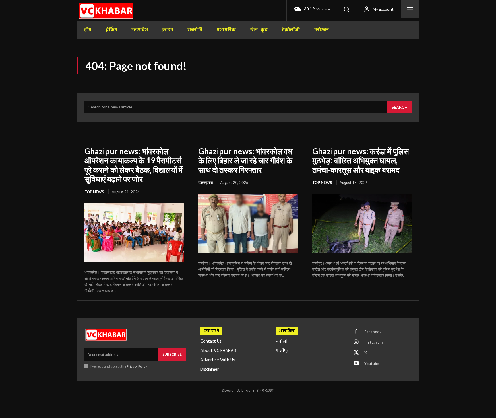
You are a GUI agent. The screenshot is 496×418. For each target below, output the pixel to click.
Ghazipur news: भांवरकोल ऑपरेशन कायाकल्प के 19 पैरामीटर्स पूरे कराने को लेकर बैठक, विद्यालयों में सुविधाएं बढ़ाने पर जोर (133, 165)
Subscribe (172, 354)
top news (94, 192)
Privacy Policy (137, 366)
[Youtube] (356, 363)
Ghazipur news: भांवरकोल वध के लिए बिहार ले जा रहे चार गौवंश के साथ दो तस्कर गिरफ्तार (245, 160)
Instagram (373, 342)
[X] (356, 353)
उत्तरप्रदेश (205, 182)
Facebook (372, 331)
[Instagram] (356, 342)
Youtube (371, 363)
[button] (346, 9)
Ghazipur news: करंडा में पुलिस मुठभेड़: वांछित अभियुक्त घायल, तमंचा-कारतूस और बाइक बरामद (360, 160)
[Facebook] (356, 332)
